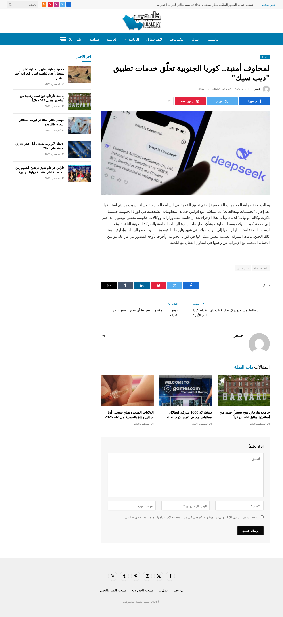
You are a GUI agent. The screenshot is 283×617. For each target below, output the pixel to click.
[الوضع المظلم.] (70, 39)
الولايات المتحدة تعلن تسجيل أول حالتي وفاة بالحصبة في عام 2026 (129, 414)
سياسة (94, 39)
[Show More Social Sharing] (169, 101)
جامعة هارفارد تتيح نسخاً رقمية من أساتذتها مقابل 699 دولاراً (245, 414)
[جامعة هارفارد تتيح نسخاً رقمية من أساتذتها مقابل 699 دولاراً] (244, 390)
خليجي (257, 88)
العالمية (112, 39)
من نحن (179, 590)
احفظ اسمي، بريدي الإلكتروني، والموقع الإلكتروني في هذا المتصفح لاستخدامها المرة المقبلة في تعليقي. (191, 517)
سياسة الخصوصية (142, 590)
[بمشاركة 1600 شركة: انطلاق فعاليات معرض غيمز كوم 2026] (185, 390)
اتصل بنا (163, 590)
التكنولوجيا (177, 39)
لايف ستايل (154, 39)
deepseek (261, 268)
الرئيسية (213, 39)
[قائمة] (63, 39)
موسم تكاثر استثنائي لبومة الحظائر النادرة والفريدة (41, 122)
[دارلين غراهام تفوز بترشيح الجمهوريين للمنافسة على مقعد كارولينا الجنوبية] (79, 173)
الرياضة (133, 39)
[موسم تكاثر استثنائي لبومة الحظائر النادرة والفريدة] (79, 125)
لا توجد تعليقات (219, 88)
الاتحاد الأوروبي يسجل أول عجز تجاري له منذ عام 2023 (39, 145)
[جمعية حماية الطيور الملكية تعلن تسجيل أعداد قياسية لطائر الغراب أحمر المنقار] (79, 74)
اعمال (196, 39)
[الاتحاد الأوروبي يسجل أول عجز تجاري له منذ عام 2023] (79, 149)
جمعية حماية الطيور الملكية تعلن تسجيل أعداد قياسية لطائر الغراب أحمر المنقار (204, 5)
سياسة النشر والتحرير (112, 590)
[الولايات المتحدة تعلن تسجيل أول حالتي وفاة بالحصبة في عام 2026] (127, 390)
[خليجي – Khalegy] (141, 21)
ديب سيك (243, 268)
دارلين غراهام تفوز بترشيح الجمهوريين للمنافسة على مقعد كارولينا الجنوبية (39, 170)
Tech (265, 56)
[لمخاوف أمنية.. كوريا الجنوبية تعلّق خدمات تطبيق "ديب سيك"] (185, 153)
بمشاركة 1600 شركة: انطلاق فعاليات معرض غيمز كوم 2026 (189, 414)
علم (79, 39)
